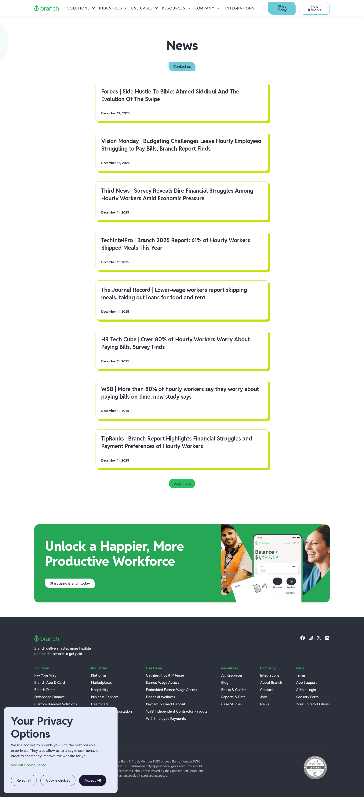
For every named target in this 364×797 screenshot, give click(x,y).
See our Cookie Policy (28, 765)
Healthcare (99, 704)
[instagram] (311, 637)
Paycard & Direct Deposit (165, 704)
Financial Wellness (160, 697)
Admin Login (306, 689)
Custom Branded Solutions (55, 704)
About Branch (271, 682)
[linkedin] (327, 637)
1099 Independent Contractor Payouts (176, 711)
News (264, 704)
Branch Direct (45, 689)
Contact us (182, 66)
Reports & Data (233, 697)
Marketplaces (101, 682)
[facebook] (302, 637)
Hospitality (99, 689)
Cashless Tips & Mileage (165, 675)
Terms (300, 675)
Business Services (104, 697)
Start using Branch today (70, 583)
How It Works (314, 8)
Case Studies (231, 704)
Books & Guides (233, 689)
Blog (224, 682)
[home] (46, 8)
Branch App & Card (49, 682)
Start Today (282, 8)
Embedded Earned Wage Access (171, 689)
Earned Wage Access (162, 682)
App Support (306, 682)
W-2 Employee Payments (166, 718)
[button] (81, 8)
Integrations (240, 8)
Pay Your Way (45, 675)
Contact (266, 689)
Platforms (98, 675)
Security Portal (308, 697)
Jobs (264, 697)
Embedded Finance (49, 697)
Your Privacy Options (313, 704)
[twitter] (319, 637)
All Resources (231, 675)
